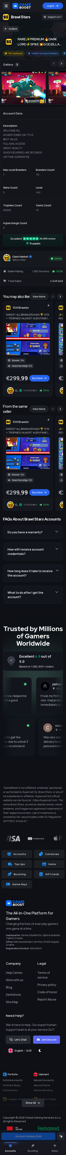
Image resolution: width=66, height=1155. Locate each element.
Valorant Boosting (43, 1090)
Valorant (43, 1074)
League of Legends (20, 1099)
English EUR (24, 1051)
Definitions (13, 995)
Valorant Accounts (44, 1080)
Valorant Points (42, 1085)
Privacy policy (46, 985)
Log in (50, 6)
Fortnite (13, 1074)
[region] (33, 81)
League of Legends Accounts (18, 1105)
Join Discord (48, 1039)
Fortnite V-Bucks (11, 1085)
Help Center (14, 973)
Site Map (12, 1002)
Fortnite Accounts (12, 1080)
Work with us (14, 980)
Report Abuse (46, 999)
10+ (45, 351)
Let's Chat (20, 1039)
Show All (31, 1102)
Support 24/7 (55, 16)
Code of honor (47, 992)
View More (39, 296)
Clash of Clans (47, 1099)
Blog (9, 987)
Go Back (13, 28)
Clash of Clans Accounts (47, 1105)
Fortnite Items (10, 1090)
